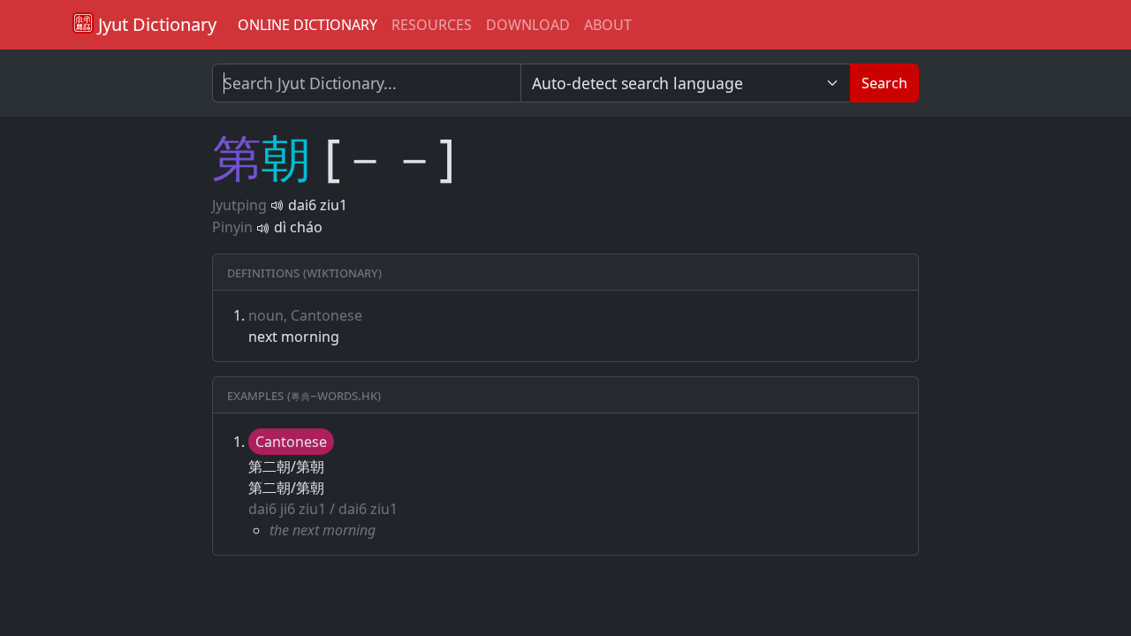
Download (528, 24)
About (608, 24)
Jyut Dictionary (155, 24)
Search (884, 83)
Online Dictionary (307, 24)
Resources (431, 24)
